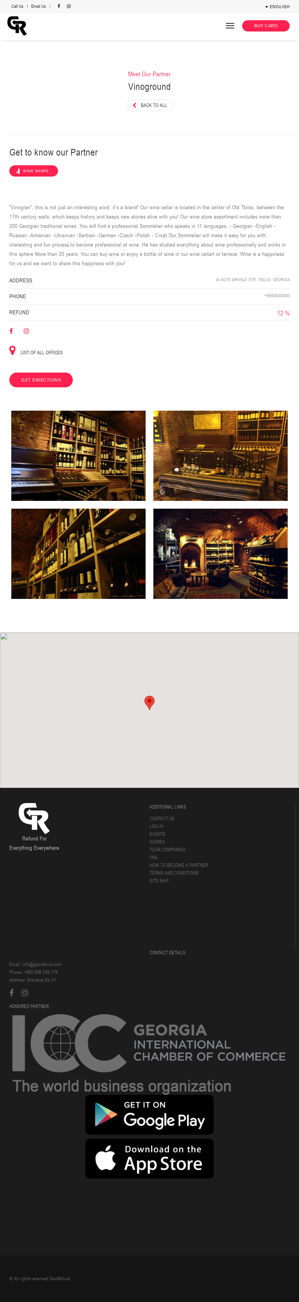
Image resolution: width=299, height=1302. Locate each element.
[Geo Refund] (17, 26)
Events (157, 834)
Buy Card (266, 25)
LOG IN (156, 826)
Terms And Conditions (174, 873)
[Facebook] (60, 6)
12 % (283, 313)
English (279, 6)
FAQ (153, 857)
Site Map (159, 881)
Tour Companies (167, 850)
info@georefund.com (42, 964)
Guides (157, 842)
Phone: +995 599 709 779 (33, 972)
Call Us (17, 6)
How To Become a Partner (179, 865)
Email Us (38, 6)
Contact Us (162, 819)
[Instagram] (68, 6)
